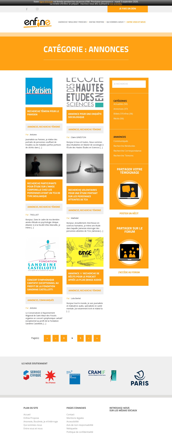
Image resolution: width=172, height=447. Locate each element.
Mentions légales (75, 418)
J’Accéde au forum (129, 272)
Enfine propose (96, 22)
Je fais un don (127, 9)
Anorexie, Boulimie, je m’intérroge (41, 421)
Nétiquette (72, 428)
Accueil (27, 414)
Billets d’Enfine (121, 113)
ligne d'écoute (46, 2)
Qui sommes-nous (33, 425)
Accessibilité (73, 421)
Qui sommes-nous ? (115, 22)
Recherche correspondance (127, 150)
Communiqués (46, 300)
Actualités (118, 104)
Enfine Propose (31, 418)
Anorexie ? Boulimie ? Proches (72, 22)
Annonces (33, 127)
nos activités (116, 4)
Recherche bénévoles (124, 145)
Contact (70, 414)
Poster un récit (129, 213)
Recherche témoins (49, 127)
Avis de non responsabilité (80, 425)
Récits (116, 118)
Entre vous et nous (136, 22)
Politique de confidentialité (80, 431)
